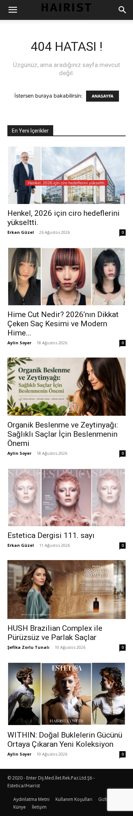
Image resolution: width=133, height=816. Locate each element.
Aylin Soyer (19, 342)
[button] (12, 10)
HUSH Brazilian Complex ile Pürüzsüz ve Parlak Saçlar (54, 633)
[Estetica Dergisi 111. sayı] (66, 497)
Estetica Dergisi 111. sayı (51, 535)
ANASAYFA (102, 96)
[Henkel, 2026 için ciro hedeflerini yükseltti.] (66, 175)
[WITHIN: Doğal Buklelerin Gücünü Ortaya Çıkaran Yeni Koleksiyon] (66, 694)
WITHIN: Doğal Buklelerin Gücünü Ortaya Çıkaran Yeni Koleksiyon (64, 740)
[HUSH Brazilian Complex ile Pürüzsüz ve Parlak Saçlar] (66, 589)
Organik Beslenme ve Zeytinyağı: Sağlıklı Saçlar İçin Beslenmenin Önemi (62, 434)
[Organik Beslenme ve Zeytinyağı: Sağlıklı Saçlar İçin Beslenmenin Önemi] (66, 387)
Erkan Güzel (20, 232)
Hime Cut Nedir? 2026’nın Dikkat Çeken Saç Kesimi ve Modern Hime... (63, 323)
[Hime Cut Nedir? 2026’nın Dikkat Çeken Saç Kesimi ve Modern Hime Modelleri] (66, 276)
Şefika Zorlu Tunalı (28, 647)
